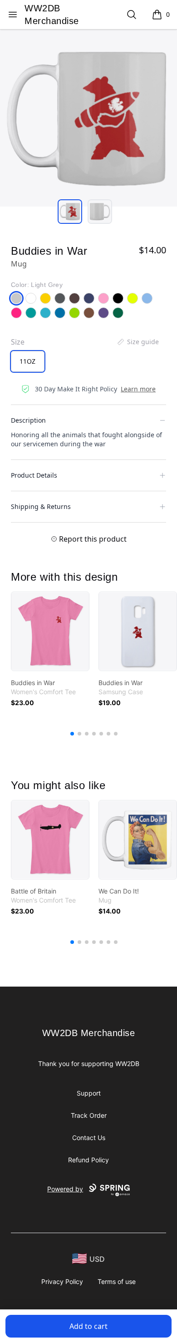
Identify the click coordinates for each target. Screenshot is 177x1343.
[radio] (27, 361)
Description (28, 420)
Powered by (65, 1189)
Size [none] (18, 342)
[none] (137, 341)
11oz (27, 361)
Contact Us (88, 1137)
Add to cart (88, 1326)
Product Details (34, 475)
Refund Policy (88, 1160)
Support (89, 1093)
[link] (50, 631)
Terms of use (117, 1281)
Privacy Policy (62, 1281)
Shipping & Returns (41, 506)
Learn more (138, 389)
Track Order (89, 1115)
